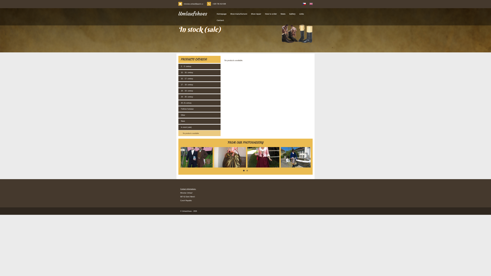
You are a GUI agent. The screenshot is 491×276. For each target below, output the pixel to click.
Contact (220, 20)
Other (183, 115)
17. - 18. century (187, 85)
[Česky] (304, 3)
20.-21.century (186, 103)
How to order (271, 14)
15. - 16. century (187, 72)
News (283, 14)
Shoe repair (256, 14)
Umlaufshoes (192, 13)
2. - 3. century (186, 66)
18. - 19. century (187, 91)
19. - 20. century (187, 97)
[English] (311, 3)
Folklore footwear (187, 109)
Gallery (292, 14)
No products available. (191, 133)
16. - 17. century (187, 79)
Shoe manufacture (238, 14)
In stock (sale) (186, 127)
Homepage (221, 14)
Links (301, 14)
